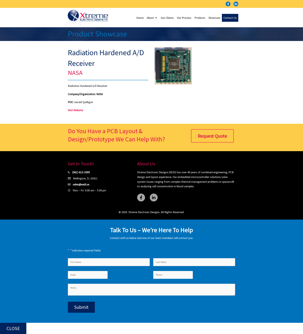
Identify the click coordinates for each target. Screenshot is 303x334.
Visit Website (75, 110)
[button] (228, 4)
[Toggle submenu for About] (156, 18)
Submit (81, 307)
